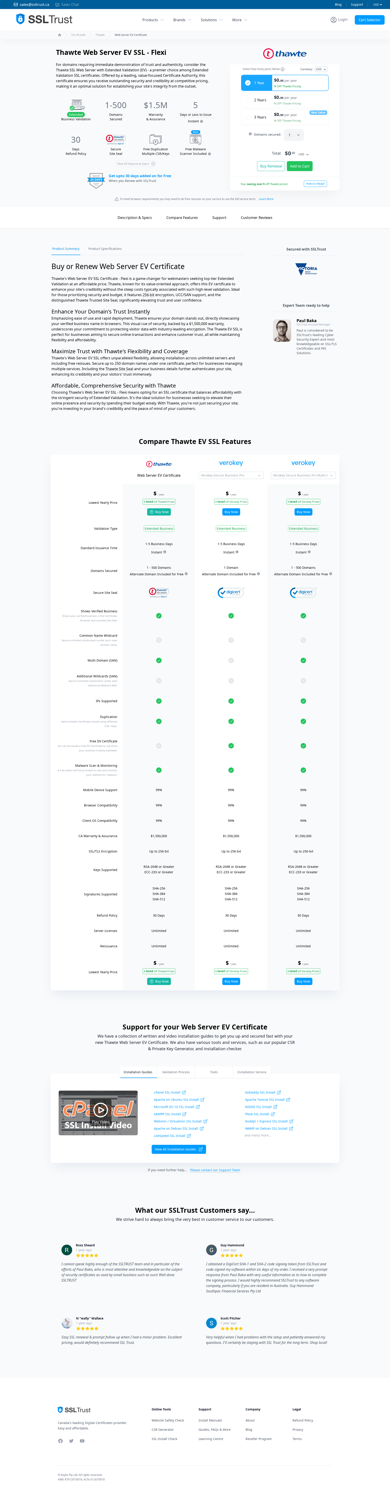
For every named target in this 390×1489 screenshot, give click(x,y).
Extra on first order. (355, 30)
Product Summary (65, 248)
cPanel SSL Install (167, 1092)
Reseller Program (259, 1439)
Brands (179, 19)
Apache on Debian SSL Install (176, 1128)
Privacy (297, 1429)
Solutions (209, 19)
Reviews (256, 217)
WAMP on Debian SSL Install (266, 1128)
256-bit (148, 294)
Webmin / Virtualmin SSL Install (178, 1121)
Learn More (266, 199)
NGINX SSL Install (258, 1107)
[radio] (284, 83)
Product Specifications (105, 248)
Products (150, 19)
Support (357, 4)
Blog (338, 4)
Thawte (100, 35)
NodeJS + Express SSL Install (266, 1121)
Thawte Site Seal (119, 368)
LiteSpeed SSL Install (169, 1136)
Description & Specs (135, 217)
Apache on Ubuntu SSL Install (176, 1099)
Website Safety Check (168, 1420)
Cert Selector (370, 19)
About (250, 1420)
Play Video (100, 1121)
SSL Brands (78, 35)
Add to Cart (299, 166)
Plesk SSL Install (257, 1114)
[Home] (59, 35)
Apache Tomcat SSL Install (265, 1099)
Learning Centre (211, 1439)
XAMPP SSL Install (167, 1114)
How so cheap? (315, 184)
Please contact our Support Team (215, 1170)
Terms (297, 1439)
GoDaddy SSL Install (260, 1092)
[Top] (104, 217)
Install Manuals (210, 1420)
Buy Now (162, 512)
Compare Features (182, 217)
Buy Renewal (271, 166)
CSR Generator (163, 1429)
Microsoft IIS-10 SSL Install (174, 1107)
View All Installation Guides (175, 1149)
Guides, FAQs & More (215, 1429)
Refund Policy (302, 1420)
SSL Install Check (164, 1439)
